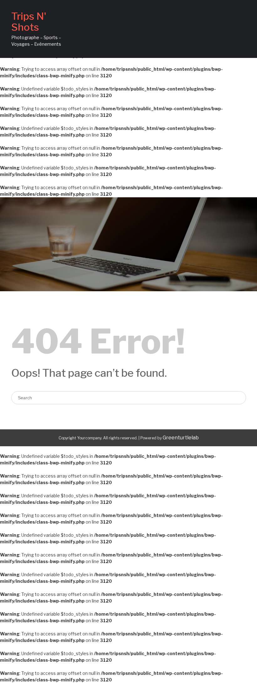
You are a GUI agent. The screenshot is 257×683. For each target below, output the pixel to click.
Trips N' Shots (28, 21)
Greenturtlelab (181, 438)
